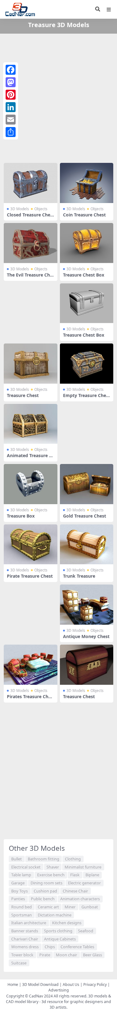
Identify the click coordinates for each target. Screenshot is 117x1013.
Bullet (16, 859)
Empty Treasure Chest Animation (86, 398)
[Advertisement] (58, 97)
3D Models (19, 208)
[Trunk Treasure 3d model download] (87, 544)
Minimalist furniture (83, 867)
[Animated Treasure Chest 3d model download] (30, 424)
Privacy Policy (95, 984)
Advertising (58, 990)
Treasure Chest (23, 395)
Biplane (92, 875)
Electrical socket (26, 867)
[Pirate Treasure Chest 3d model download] (30, 544)
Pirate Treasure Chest (30, 576)
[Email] (10, 119)
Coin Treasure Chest (84, 215)
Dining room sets (46, 883)
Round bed (21, 907)
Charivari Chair (24, 939)
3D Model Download (40, 984)
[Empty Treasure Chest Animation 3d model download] (87, 363)
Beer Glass (92, 955)
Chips (50, 946)
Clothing (73, 859)
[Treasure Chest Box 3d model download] (87, 243)
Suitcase (19, 963)
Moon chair (66, 955)
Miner (70, 907)
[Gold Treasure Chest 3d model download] (87, 484)
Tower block (22, 955)
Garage (18, 883)
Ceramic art (48, 907)
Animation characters (80, 899)
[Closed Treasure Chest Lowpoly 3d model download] (30, 183)
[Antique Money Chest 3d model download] (87, 605)
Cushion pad (45, 891)
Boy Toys (19, 891)
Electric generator (84, 883)
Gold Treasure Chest (84, 516)
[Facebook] (10, 70)
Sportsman (21, 915)
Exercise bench (51, 875)
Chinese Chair (75, 891)
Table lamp (21, 875)
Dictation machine (54, 915)
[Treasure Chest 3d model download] (30, 363)
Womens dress (25, 946)
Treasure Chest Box (83, 275)
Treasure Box (21, 516)
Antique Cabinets (60, 939)
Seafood (85, 931)
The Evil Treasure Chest (29, 277)
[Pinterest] (10, 94)
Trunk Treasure (79, 576)
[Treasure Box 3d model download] (30, 484)
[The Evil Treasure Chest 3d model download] (30, 243)
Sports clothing (58, 931)
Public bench (43, 899)
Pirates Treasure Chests (30, 699)
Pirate (44, 955)
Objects (40, 208)
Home (12, 984)
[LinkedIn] (10, 107)
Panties (18, 899)
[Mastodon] (10, 82)
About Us (71, 984)
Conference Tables (77, 946)
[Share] (10, 132)
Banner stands (24, 931)
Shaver (52, 867)
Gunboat (89, 907)
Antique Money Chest (86, 636)
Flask (75, 875)
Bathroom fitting (43, 859)
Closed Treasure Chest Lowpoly (29, 217)
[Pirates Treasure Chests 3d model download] (30, 665)
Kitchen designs (66, 922)
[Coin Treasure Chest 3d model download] (87, 183)
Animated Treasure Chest (29, 458)
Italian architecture (28, 922)
